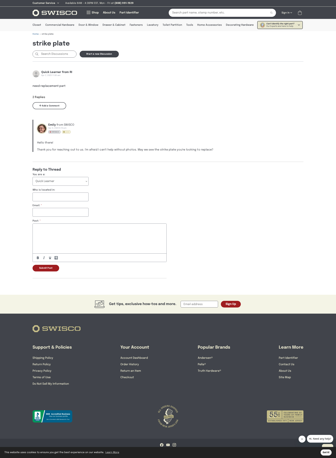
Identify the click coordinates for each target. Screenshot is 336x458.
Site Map (285, 377)
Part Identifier (288, 357)
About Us (285, 370)
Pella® (202, 364)
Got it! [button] (326, 452)
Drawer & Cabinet (114, 25)
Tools (189, 25)
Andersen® (205, 357)
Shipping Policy (43, 357)
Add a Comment (50, 106)
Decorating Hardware (240, 25)
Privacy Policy (42, 370)
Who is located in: (44, 190)
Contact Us (286, 364)
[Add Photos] (56, 257)
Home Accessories (209, 25)
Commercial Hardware (59, 25)
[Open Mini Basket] (300, 13)
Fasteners (136, 25)
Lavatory (152, 25)
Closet (37, 25)
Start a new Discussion (99, 54)
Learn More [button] (112, 452)
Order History (129, 364)
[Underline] (50, 257)
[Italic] (44, 257)
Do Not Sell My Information (51, 383)
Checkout (127, 377)
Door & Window (88, 25)
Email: (36, 205)
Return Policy (42, 364)
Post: (36, 221)
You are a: (39, 174)
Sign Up (231, 304)
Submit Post (45, 268)
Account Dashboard (134, 357)
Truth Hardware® (209, 370)
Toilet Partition (172, 25)
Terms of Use (42, 377)
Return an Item (130, 370)
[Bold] (38, 257)
